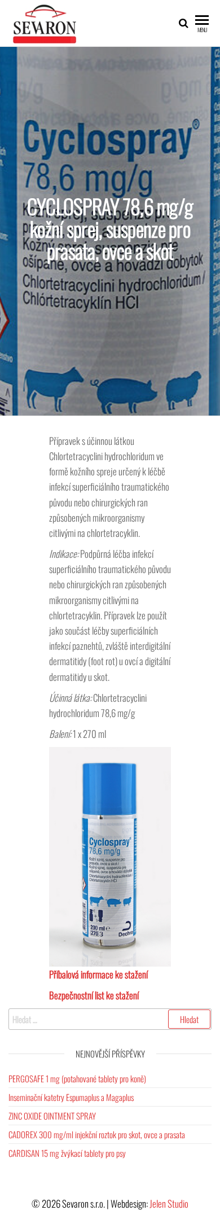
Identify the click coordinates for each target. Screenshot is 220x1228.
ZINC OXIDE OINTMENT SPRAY (52, 1115)
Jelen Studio (168, 1203)
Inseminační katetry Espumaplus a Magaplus (71, 1097)
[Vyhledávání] (110, 1019)
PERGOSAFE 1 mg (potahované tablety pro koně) (77, 1078)
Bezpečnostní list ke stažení (94, 995)
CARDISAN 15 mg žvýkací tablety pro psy (67, 1153)
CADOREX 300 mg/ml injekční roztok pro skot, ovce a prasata (96, 1134)
